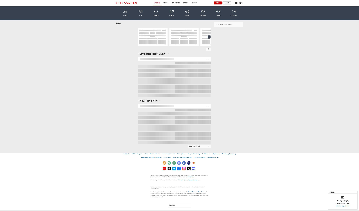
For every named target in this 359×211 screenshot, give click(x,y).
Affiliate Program (137, 154)
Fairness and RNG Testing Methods (151, 157)
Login (227, 3)
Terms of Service (155, 154)
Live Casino (175, 3)
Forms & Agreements (168, 154)
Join (217, 3)
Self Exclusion (206, 154)
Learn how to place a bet (342, 206)
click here (190, 177)
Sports (157, 3)
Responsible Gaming (194, 154)
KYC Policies (167, 157)
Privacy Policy (181, 154)
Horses (194, 3)
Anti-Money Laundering (229, 154)
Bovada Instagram (213, 157)
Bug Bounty (216, 154)
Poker (185, 3)
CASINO (165, 3)
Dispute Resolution (199, 157)
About (146, 154)
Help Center (126, 154)
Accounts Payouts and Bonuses (182, 157)
